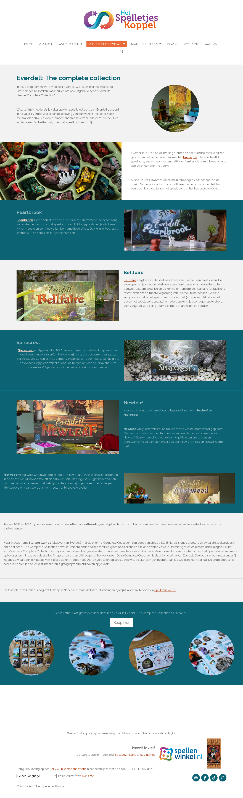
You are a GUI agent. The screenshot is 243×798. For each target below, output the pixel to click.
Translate (88, 776)
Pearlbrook (25, 220)
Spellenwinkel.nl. (165, 590)
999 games (147, 754)
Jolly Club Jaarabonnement (68, 769)
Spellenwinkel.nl (125, 754)
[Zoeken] (121, 51)
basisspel (190, 157)
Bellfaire (130, 280)
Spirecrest (26, 350)
